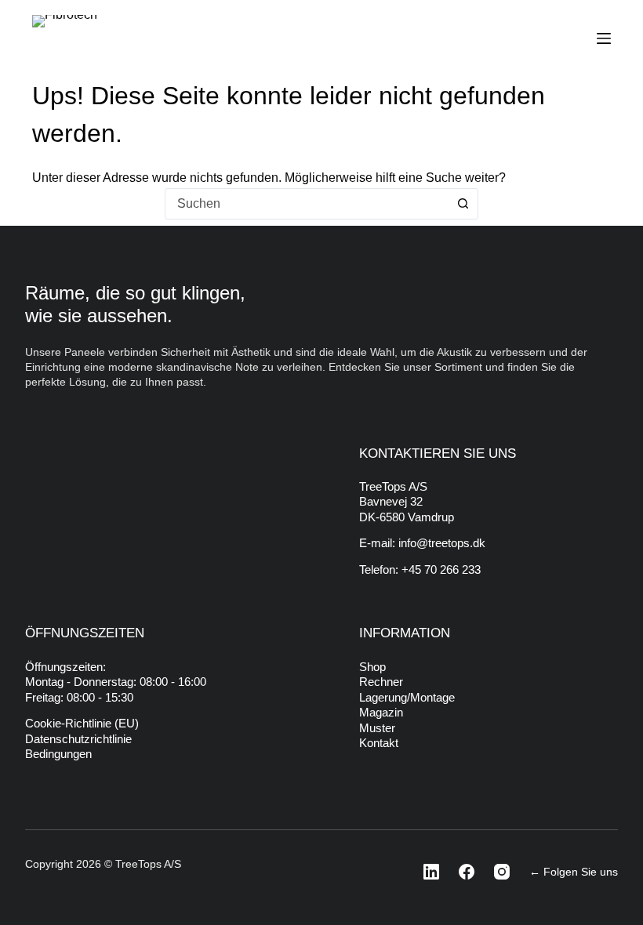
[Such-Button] (463, 204)
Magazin (381, 712)
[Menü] (604, 38)
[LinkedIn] (426, 872)
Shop (372, 666)
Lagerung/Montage (407, 697)
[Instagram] (497, 872)
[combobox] (306, 203)
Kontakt (378, 742)
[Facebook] (462, 872)
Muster (377, 728)
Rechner (381, 681)
